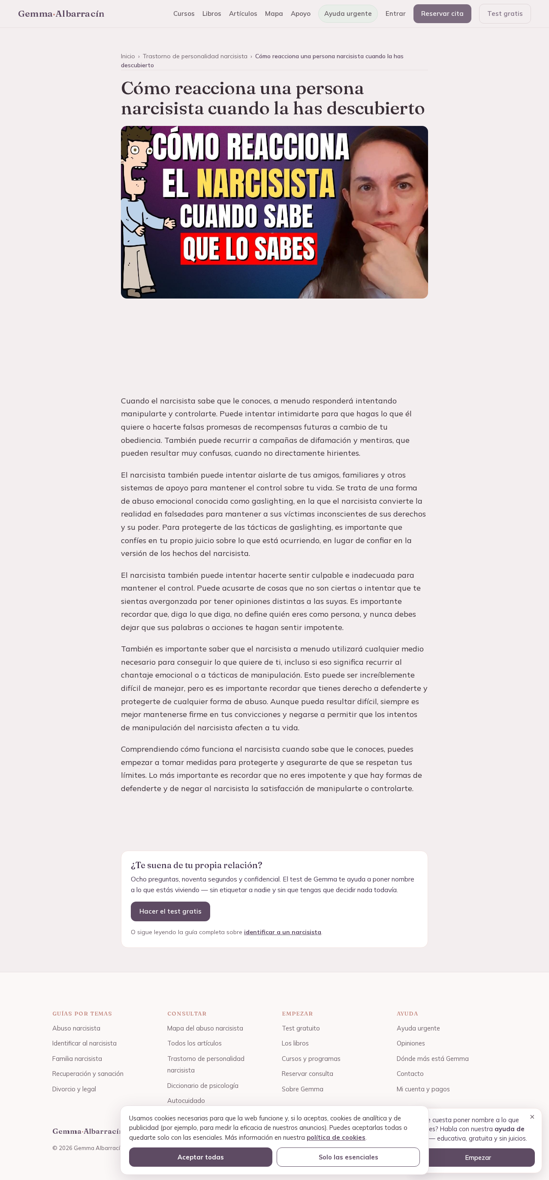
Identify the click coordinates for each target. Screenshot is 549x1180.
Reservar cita (442, 13)
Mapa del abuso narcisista (205, 1028)
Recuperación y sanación (88, 1073)
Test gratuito (301, 1028)
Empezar (478, 1157)
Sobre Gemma (302, 1089)
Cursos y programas (311, 1059)
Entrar (396, 13)
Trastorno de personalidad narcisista (195, 56)
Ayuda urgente (348, 13)
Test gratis (505, 13)
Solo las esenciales (348, 1157)
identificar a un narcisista (282, 932)
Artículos (243, 13)
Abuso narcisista (76, 1028)
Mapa (274, 13)
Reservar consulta (307, 1073)
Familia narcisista (77, 1059)
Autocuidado (186, 1100)
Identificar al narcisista (84, 1043)
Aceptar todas (201, 1157)
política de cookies (336, 1137)
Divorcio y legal (74, 1089)
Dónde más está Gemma (433, 1059)
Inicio (128, 56)
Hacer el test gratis (170, 911)
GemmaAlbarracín (61, 13)
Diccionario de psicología (202, 1085)
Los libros (295, 1043)
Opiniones (411, 1043)
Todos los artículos (194, 1043)
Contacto (410, 1073)
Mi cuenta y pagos (423, 1089)
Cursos (184, 13)
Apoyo (301, 13)
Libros (211, 13)
